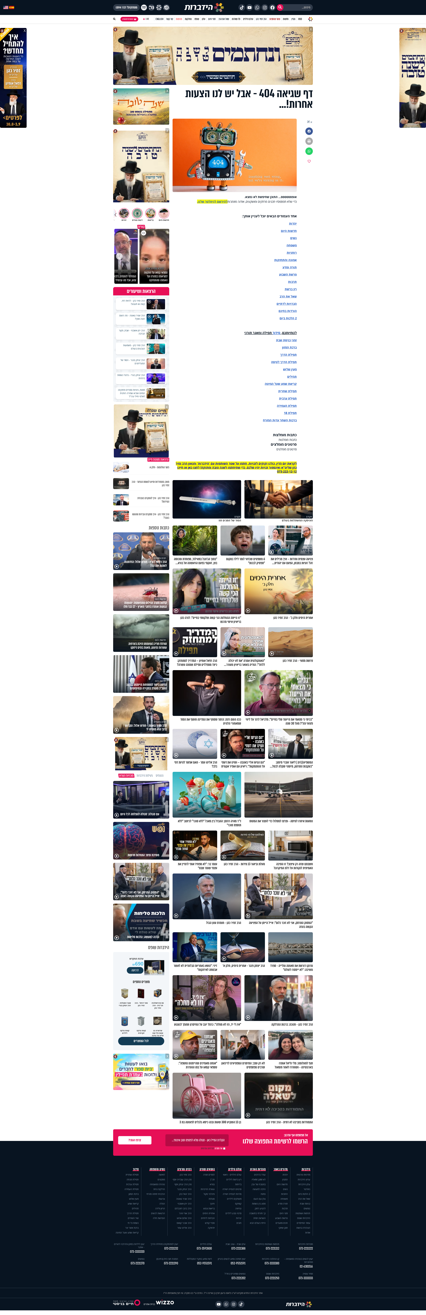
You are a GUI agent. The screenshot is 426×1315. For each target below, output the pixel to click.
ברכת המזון (134, 1194)
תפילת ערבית (288, 398)
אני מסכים (211, 1148)
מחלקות (188, 19)
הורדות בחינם (288, 311)
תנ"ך (212, 1179)
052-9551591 (238, 1263)
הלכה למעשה (259, 1189)
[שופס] (159, 7)
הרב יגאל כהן (185, 1194)
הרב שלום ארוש (184, 1218)
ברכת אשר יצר (132, 1227)
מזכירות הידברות (305, 1244)
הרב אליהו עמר (184, 1227)
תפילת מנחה (133, 1179)
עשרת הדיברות (208, 1189)
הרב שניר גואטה (184, 1198)
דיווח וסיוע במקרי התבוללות (199, 1258)
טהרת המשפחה (157, 1184)
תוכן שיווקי (283, 1227)
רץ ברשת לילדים (233, 1179)
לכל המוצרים (141, 1041)
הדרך (284, 355)
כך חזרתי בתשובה (257, 1213)
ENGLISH (159, 19)
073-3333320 (137, 1251)
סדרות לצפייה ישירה (232, 1194)
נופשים (307, 1208)
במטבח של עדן (259, 1184)
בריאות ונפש (209, 1208)
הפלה (162, 1203)
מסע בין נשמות (259, 1203)
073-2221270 (137, 1263)
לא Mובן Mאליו (259, 1179)
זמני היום (212, 19)
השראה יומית (259, 1218)
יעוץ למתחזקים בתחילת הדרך (164, 1244)
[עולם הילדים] (166, 7)
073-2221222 (306, 1248)
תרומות (179, 19)
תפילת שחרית (287, 391)
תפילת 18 (290, 413)
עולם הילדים (248, 19)
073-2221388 (238, 1248)
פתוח (263, 1194)
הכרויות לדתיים (287, 304)
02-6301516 (306, 1266)
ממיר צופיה (308, 1273)
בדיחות (238, 1184)
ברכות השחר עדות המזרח (280, 420)
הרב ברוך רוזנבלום (183, 1208)
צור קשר (169, 19)
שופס (197, 19)
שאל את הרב (223, 19)
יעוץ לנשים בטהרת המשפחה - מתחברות (298, 1260)
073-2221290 (171, 1263)
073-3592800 (204, 1248)
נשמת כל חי (133, 1222)
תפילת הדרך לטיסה (284, 362)
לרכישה (135, 970)
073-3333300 (272, 1263)
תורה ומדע (290, 267)
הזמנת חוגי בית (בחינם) (167, 1258)
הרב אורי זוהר (185, 1213)
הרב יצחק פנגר (184, 1189)
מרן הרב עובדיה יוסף (182, 1179)
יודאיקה (211, 1227)
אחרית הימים (209, 1213)
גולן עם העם (260, 1198)
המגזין (285, 1179)
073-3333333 (306, 1278)
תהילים (135, 1208)
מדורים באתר (281, 1169)
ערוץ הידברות (304, 1179)
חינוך (212, 1203)
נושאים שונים (207, 1169)
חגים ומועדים (282, 1222)
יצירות (238, 1218)
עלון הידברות (304, 1184)
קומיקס (238, 1203)
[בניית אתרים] (165, 1304)
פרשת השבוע (288, 274)
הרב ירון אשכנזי (185, 1203)
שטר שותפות (274, 19)
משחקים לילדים (234, 1198)
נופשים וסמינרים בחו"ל (234, 1273)
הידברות (306, 1169)
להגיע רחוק (260, 1208)
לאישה (162, 1174)
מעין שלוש (290, 369)
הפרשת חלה (159, 1218)
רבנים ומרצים (184, 1169)
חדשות (286, 19)
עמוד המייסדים (303, 1222)
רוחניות (292, 253)
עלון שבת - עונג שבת (235, 1244)
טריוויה (238, 1208)
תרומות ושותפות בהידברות (267, 1244)
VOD (300, 19)
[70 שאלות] (151, 7)
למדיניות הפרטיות (207, 1148)
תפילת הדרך (133, 1213)
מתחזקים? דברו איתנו (126, 7)
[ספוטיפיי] (144, 7)
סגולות (212, 1198)
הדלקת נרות (159, 1189)
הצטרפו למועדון (127, 19)
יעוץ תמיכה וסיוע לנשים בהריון (231, 1258)
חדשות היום (282, 1184)
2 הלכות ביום (304, 1194)
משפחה (284, 1198)
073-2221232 (171, 1248)
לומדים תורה (209, 1174)
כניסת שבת (283, 340)
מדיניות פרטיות (303, 1174)
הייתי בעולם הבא (258, 1222)
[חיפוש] (280, 7)
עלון (203, 19)
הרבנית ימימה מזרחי (155, 1194)
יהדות (293, 223)
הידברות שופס (303, 1218)
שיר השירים (133, 1218)
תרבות (292, 282)
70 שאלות (236, 19)
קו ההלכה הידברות (270, 1258)
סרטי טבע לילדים (233, 1213)
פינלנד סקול (209, 1194)
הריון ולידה (160, 1208)
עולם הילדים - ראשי (232, 1174)
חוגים (238, 1222)
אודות (307, 1232)
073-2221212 (272, 1248)
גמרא (212, 1184)
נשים (293, 238)
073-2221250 (272, 1278)
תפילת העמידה (287, 406)
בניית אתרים (149, 1304)
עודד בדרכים (260, 1174)
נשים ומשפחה (157, 1169)
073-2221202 (238, 1278)
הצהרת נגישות (303, 1227)
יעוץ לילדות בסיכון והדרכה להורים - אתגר (129, 1245)
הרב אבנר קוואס (184, 1222)
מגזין (293, 19)
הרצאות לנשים (158, 1213)
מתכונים (161, 1179)
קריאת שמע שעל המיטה (281, 384)
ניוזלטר (307, 1189)
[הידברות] (204, 7)
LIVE (147, 19)
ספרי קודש (210, 1222)
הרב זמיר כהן (261, 19)
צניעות (162, 1198)
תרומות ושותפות (303, 1213)
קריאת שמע (133, 1203)
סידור (276, 332)
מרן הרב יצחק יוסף (183, 1184)
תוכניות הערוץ (258, 1169)
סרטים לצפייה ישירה (231, 1189)
